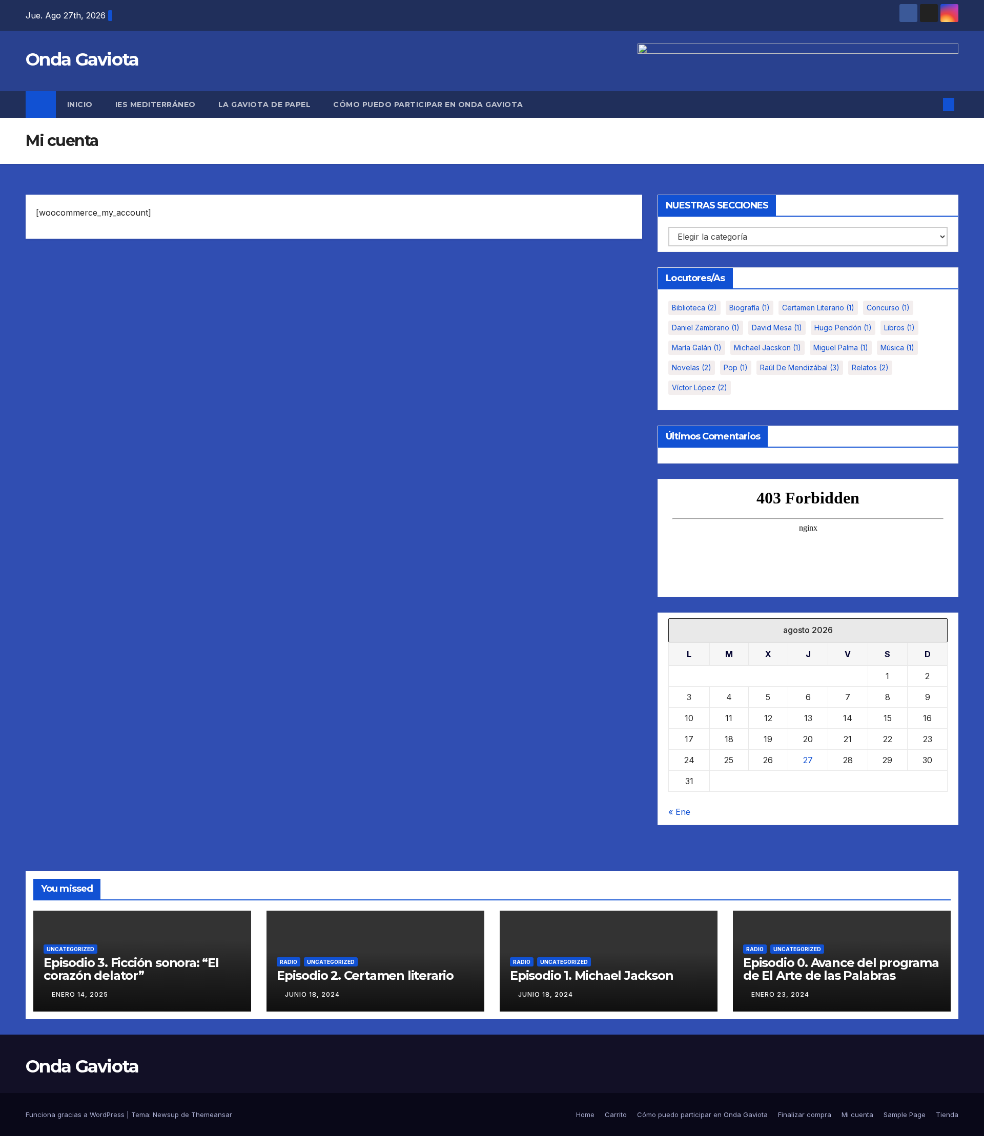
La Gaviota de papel (264, 104)
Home (585, 1114)
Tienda (947, 1114)
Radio (288, 962)
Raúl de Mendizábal (799, 367)
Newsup (166, 1114)
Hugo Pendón (843, 327)
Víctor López (699, 387)
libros (899, 327)
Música (897, 347)
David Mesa (777, 327)
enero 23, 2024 (780, 994)
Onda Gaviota (82, 59)
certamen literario (818, 307)
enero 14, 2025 (80, 994)
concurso (888, 307)
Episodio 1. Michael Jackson (591, 975)
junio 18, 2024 (312, 994)
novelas (691, 367)
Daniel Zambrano (706, 327)
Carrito (616, 1114)
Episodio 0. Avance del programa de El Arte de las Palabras (841, 969)
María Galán (697, 347)
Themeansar (211, 1114)
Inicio (80, 104)
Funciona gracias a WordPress (76, 1114)
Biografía (749, 307)
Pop (736, 367)
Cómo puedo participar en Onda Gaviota (428, 104)
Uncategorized (70, 949)
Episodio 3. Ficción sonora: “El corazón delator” (131, 969)
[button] (932, 104)
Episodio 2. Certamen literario (365, 975)
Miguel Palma (840, 347)
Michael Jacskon (767, 347)
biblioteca (694, 307)
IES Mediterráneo (155, 104)
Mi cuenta (857, 1114)
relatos (870, 367)
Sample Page (905, 1114)
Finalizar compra (804, 1114)
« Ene (679, 812)
